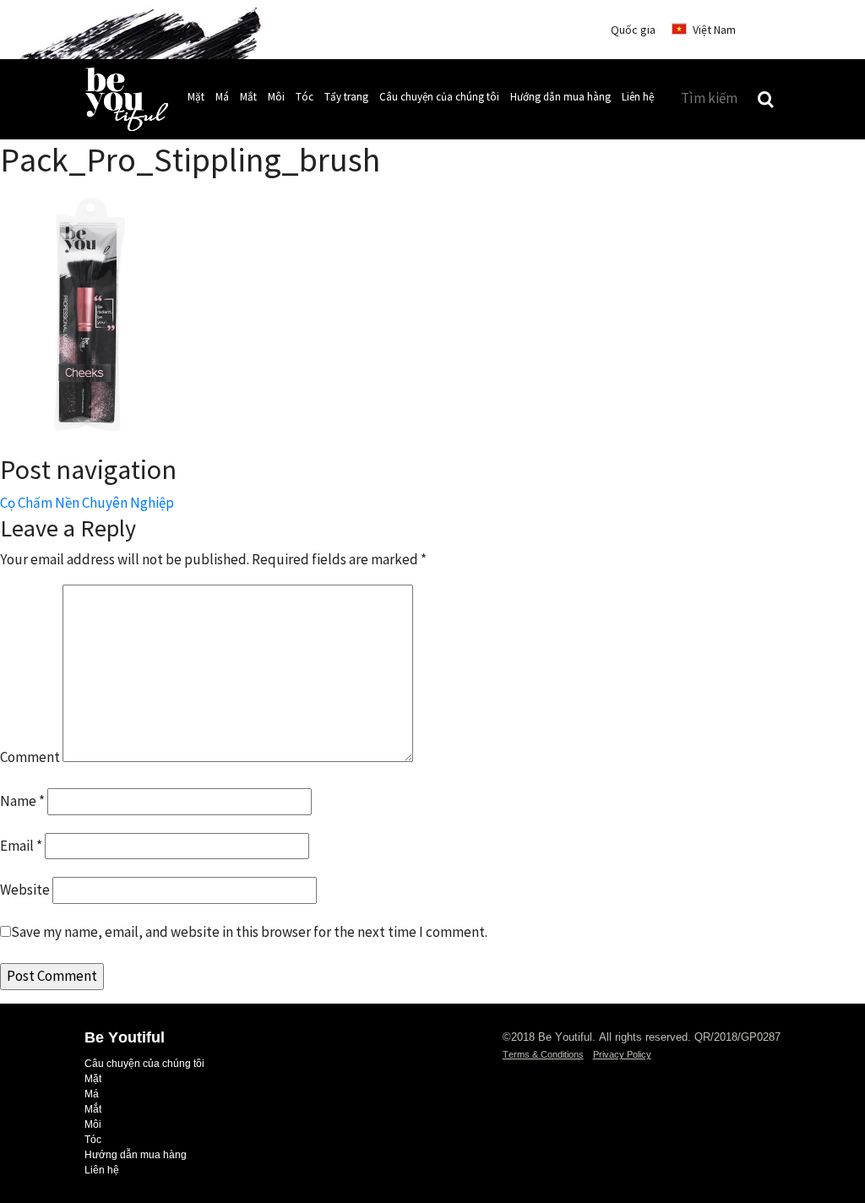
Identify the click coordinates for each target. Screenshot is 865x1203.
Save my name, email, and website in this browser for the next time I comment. (249, 932)
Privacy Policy (622, 1054)
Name (22, 801)
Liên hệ (638, 97)
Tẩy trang (346, 97)
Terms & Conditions (543, 1054)
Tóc (304, 97)
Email (21, 845)
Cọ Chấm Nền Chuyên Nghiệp (87, 502)
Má (222, 97)
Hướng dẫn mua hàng (560, 97)
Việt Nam (714, 29)
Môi (276, 97)
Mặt (196, 97)
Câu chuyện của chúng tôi (439, 97)
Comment (30, 757)
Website (25, 889)
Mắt (248, 97)
